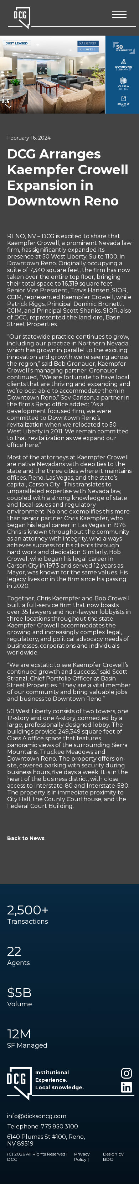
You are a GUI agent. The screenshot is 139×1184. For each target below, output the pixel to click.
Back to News (26, 838)
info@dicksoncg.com (36, 1116)
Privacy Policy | (82, 1156)
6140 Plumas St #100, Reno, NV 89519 (46, 1140)
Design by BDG (113, 1156)
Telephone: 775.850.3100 (42, 1126)
